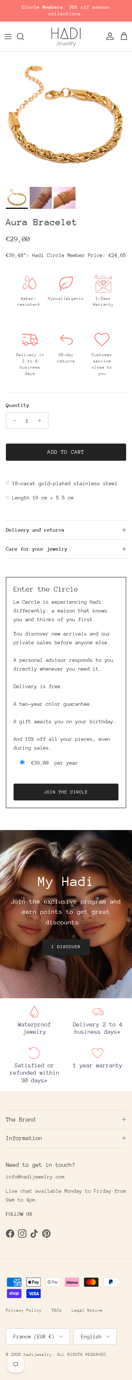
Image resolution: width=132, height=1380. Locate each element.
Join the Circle (66, 792)
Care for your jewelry (36, 549)
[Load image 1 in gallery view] (66, 117)
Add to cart (65, 452)
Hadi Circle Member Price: (79, 255)
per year (54, 763)
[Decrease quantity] (12, 420)
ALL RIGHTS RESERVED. (83, 1354)
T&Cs (57, 1310)
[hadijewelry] (66, 36)
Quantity (17, 405)
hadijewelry (38, 1354)
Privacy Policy (24, 1310)
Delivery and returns (35, 530)
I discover (66, 946)
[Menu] (8, 37)
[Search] (24, 37)
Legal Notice (87, 1310)
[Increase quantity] (41, 420)
